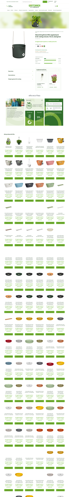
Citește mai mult (8, 156)
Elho (43, 31)
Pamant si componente (23, 10)
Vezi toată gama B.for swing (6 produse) (41, 49)
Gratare (36, 10)
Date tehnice (11, 75)
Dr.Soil (12, 10)
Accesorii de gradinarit (57, 10)
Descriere (10, 71)
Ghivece (15, 10)
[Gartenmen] (34, 6)
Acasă (8, 10)
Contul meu (55, 2)
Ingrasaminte (31, 10)
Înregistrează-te (50, 2)
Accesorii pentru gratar (43, 10)
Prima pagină (37, 31)
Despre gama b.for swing (14, 79)
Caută (45, 1)
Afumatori (50, 10)
